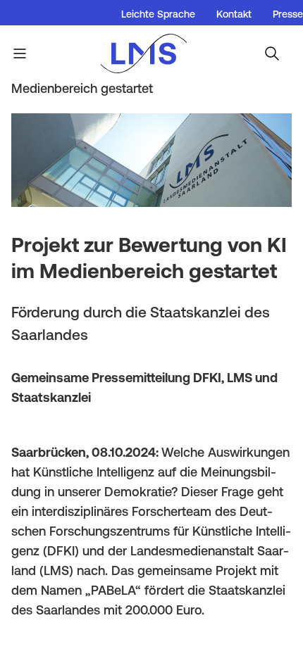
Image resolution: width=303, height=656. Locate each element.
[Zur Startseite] (151, 53)
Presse (288, 14)
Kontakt (234, 14)
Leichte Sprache (158, 14)
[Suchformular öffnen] (272, 53)
